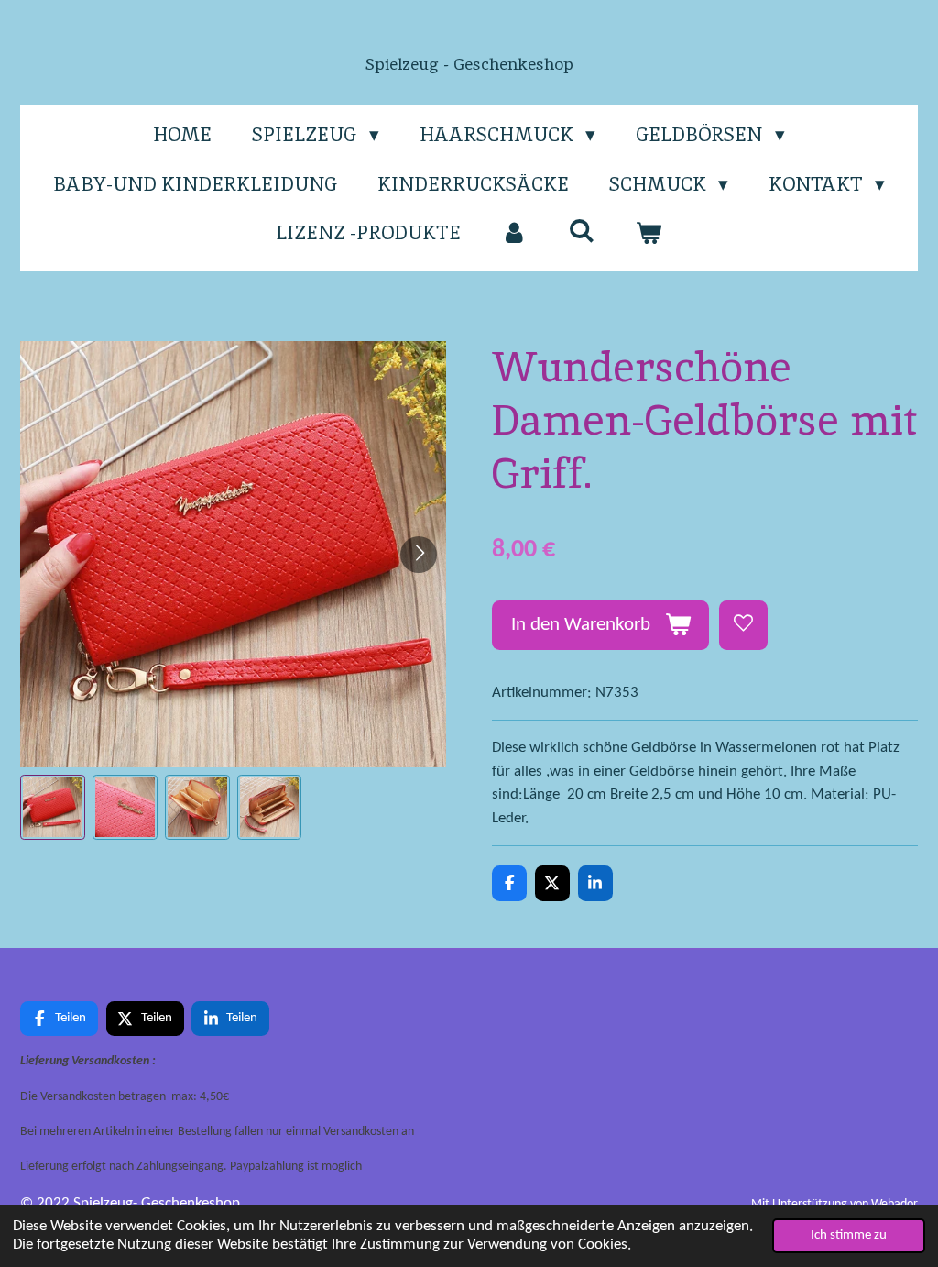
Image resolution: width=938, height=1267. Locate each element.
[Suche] (581, 230)
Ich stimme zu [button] (849, 1235)
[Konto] (514, 233)
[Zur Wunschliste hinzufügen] (743, 624)
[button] (52, 807)
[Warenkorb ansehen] (649, 233)
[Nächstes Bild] (418, 554)
